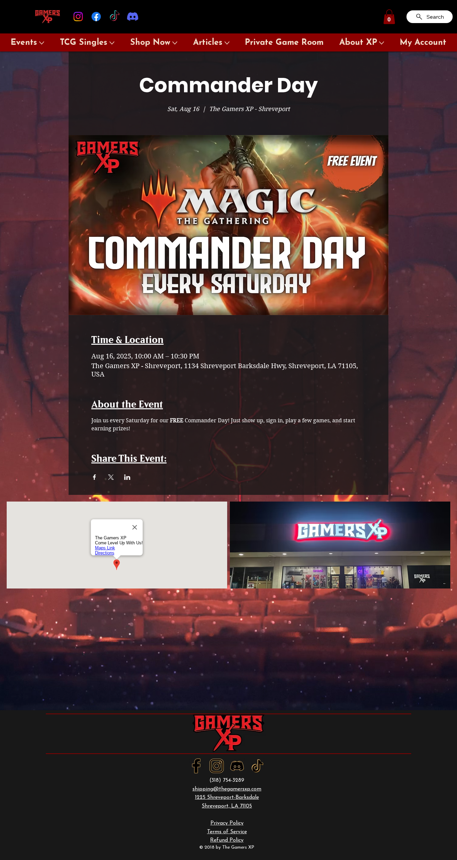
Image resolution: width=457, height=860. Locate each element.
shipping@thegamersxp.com (226, 789)
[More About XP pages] (381, 42)
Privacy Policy (227, 823)
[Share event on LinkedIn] (127, 477)
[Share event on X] (111, 477)
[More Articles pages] (227, 42)
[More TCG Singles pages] (111, 42)
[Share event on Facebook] (94, 477)
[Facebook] (96, 16)
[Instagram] (78, 16)
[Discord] (132, 16)
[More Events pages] (41, 42)
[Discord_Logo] (237, 765)
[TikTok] (114, 16)
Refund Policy (227, 840)
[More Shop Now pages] (174, 42)
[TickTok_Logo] (257, 765)
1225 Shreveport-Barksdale (227, 797)
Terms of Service (227, 832)
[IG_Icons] (216, 765)
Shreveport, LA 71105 (227, 806)
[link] (389, 16)
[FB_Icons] (196, 765)
